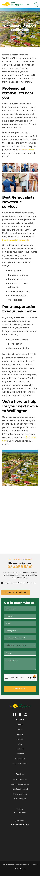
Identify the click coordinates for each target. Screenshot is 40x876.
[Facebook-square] (14, 714)
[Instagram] (25, 714)
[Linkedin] (20, 714)
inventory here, (26, 149)
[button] (28, 4)
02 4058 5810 (20, 567)
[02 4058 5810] (36, 4)
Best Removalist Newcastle (15, 240)
